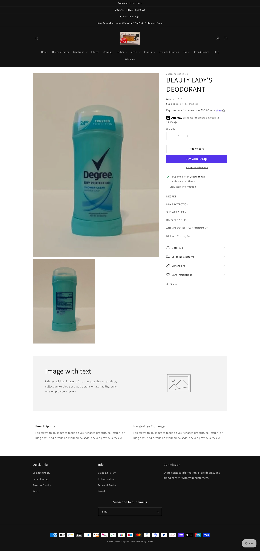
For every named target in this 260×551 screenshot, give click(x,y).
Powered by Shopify (144, 541)
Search (37, 491)
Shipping (170, 103)
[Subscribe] (158, 512)
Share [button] (173, 284)
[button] (37, 38)
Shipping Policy (41, 472)
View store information (183, 186)
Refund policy (40, 479)
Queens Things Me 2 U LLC (125, 541)
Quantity (170, 129)
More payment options (197, 167)
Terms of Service (42, 485)
